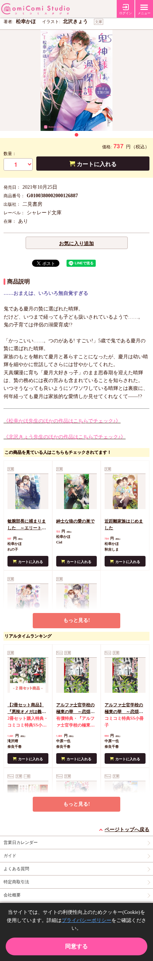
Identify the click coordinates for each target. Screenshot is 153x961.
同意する (76, 946)
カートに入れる (97, 164)
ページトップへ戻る (127, 829)
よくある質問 (16, 868)
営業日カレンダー (21, 842)
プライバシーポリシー (86, 920)
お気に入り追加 (76, 243)
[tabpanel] (76, 80)
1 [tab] (76, 135)
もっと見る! (76, 620)
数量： (10, 153)
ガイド (10, 855)
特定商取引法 (16, 881)
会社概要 (12, 895)
